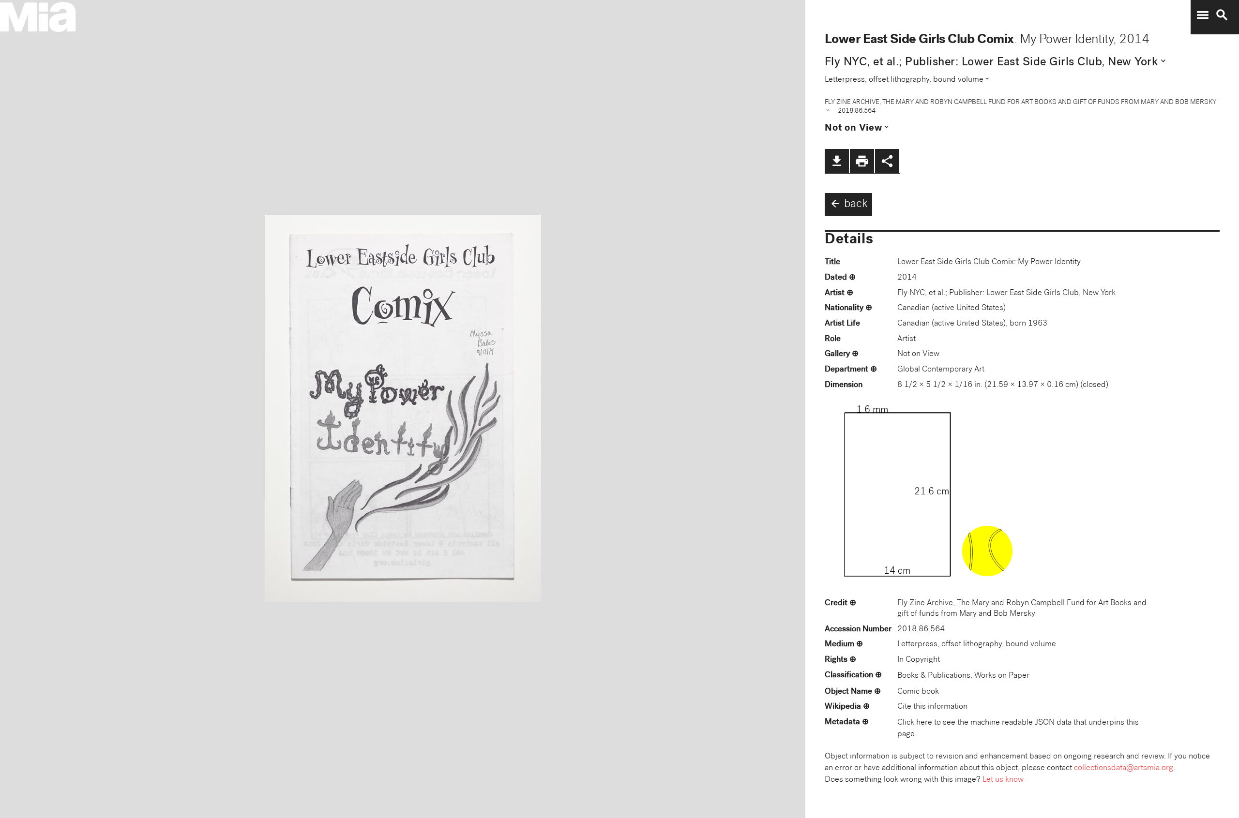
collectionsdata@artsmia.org (1123, 768)
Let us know (1003, 780)
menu (1202, 15)
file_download (837, 161)
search (1222, 15)
